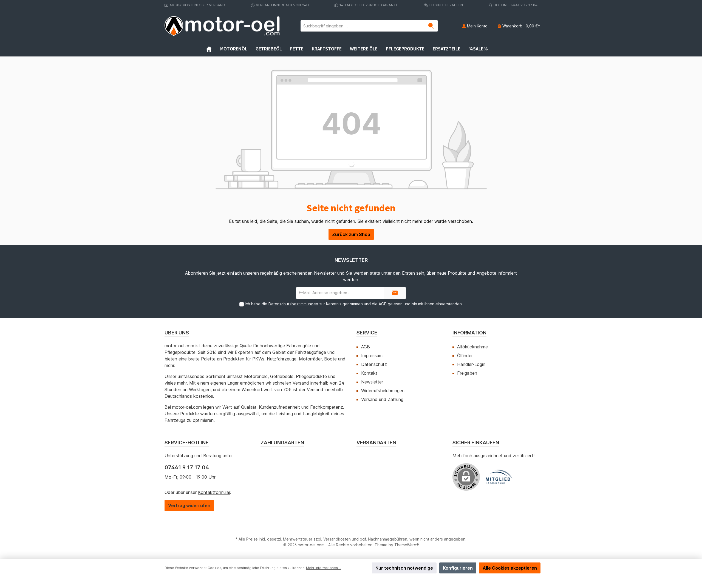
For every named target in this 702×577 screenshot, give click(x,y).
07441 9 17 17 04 (187, 467)
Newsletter (372, 382)
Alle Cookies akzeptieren (510, 568)
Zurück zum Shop (351, 234)
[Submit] (395, 293)
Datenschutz (374, 364)
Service (366, 333)
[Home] (213, 48)
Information (469, 333)
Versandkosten (337, 539)
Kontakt (369, 373)
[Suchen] (431, 26)
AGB (383, 304)
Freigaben (467, 373)
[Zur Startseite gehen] (222, 26)
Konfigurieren (458, 568)
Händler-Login (471, 364)
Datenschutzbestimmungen (293, 304)
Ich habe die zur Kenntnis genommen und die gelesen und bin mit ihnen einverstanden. (354, 304)
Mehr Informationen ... (323, 568)
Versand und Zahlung (382, 399)
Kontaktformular (214, 492)
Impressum (372, 355)
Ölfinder (465, 355)
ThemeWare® (406, 544)
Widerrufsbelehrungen (382, 390)
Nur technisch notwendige (404, 568)
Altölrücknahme (472, 346)
